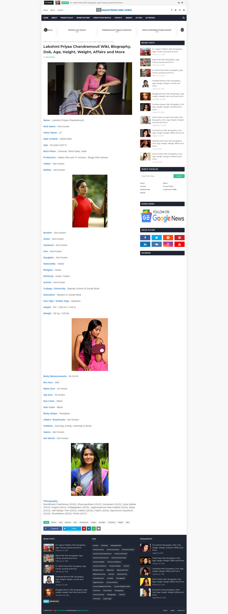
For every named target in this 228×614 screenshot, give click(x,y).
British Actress (122, 574)
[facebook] (172, 10)
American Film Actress (100, 558)
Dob (75, 522)
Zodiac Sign (107, 599)
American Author (128, 550)
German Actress (98, 595)
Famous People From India (102, 586)
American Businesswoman (102, 554)
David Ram (50, 57)
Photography (111, 595)
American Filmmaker (119, 558)
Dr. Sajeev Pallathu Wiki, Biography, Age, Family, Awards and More (167, 50)
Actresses (104, 545)
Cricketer (110, 578)
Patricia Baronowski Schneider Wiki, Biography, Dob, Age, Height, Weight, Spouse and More (168, 119)
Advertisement (116, 545)
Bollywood (110, 570)
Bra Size (68, 522)
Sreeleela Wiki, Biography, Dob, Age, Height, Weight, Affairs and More (168, 570)
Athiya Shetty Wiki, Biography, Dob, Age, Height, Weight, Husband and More (167, 156)
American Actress (113, 550)
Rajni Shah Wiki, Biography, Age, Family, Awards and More (166, 60)
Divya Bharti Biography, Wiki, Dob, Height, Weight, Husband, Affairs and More (167, 547)
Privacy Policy (168, 186)
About (52, 10)
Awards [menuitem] (129, 18)
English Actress (98, 582)
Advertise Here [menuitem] (83, 18)
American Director (121, 554)
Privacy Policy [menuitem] (67, 18)
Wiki (50, 42)
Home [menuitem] (45, 18)
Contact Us (181, 610)
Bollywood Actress (99, 574)
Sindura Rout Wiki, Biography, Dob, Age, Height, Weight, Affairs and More (168, 131)
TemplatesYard (61, 610)
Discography (120, 578)
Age (60, 522)
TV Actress (111, 522)
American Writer (115, 566)
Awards (142, 193)
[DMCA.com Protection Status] (51, 602)
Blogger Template (83, 610)
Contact (60, 10)
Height (93, 522)
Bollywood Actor (122, 570)
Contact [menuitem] (118, 18)
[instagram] (179, 10)
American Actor (98, 550)
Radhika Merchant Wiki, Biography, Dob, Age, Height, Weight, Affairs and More (168, 143)
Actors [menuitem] (139, 18)
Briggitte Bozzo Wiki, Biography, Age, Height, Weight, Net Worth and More (168, 95)
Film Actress (84, 522)
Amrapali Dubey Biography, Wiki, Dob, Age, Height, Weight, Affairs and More (168, 592)
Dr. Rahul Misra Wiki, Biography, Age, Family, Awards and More (96, 3)
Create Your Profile (169, 189)
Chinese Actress (98, 578)
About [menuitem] (54, 18)
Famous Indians (111, 582)
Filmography (119, 590)
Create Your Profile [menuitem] (102, 18)
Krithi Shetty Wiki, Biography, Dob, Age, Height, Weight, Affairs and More (168, 580)
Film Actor (96, 590)
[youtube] (179, 244)
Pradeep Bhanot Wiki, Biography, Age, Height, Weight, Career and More (166, 83)
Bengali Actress (98, 570)
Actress (53, 522)
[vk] (157, 244)
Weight (120, 522)
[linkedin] (145, 244)
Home (45, 10)
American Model (98, 562)
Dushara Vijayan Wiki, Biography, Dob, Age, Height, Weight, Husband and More (168, 106)
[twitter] (175, 10)
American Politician (114, 562)
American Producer (99, 566)
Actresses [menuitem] (150, 18)
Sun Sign (102, 522)
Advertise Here (145, 189)
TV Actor (122, 595)
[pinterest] (183, 10)
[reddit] (168, 237)
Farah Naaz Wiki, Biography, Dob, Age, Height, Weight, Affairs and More (168, 559)
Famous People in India (122, 586)
